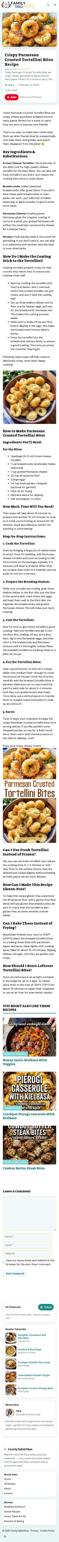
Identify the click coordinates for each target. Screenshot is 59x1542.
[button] (48, 5)
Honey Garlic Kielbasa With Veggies (25, 1062)
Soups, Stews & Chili (15, 1162)
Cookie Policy (47, 1530)
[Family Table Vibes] (18, 5)
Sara (11, 85)
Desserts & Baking (14, 1521)
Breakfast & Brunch (15, 1054)
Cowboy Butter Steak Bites (24, 1168)
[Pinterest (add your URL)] (4, 1536)
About (7, 1488)
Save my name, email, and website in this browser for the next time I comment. (30, 1262)
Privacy (34, 1530)
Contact (8, 1493)
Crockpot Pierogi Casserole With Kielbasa (29, 1116)
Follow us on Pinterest (31, 97)
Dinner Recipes (12, 1108)
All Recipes (10, 1483)
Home (7, 1479)
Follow (48, 1307)
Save (13, 97)
